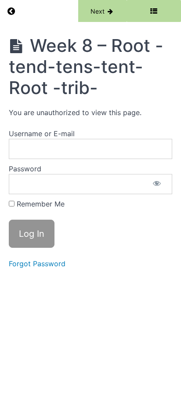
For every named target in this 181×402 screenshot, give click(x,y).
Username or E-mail (42, 133)
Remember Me (39, 203)
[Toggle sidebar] (154, 11)
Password (25, 168)
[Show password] (156, 184)
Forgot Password (37, 263)
